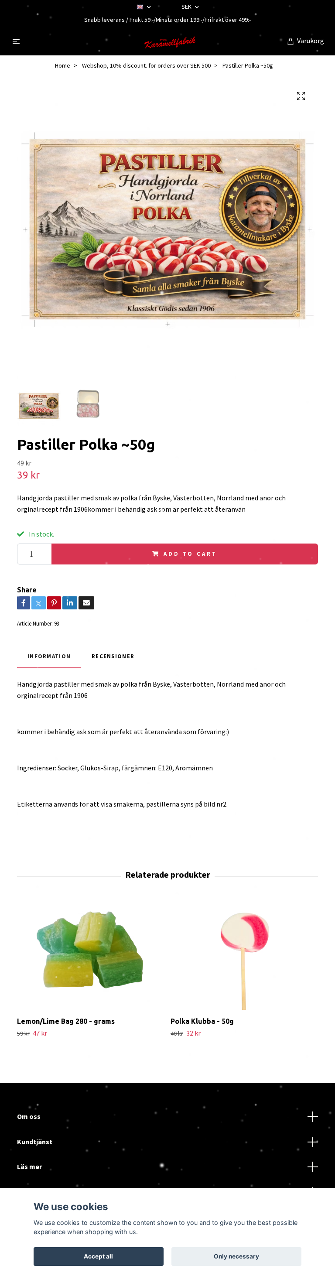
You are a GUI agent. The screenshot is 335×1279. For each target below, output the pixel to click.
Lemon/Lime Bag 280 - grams (66, 1021)
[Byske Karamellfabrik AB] (169, 41)
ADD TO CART (190, 553)
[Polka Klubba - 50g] (244, 955)
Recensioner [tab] (113, 656)
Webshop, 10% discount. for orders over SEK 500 (146, 65)
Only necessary (236, 1256)
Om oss (29, 1116)
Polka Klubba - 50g (202, 1021)
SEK (187, 6)
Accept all (98, 1256)
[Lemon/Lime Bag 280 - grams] (90, 955)
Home (62, 65)
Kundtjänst (34, 1141)
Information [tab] (49, 656)
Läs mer (29, 1166)
